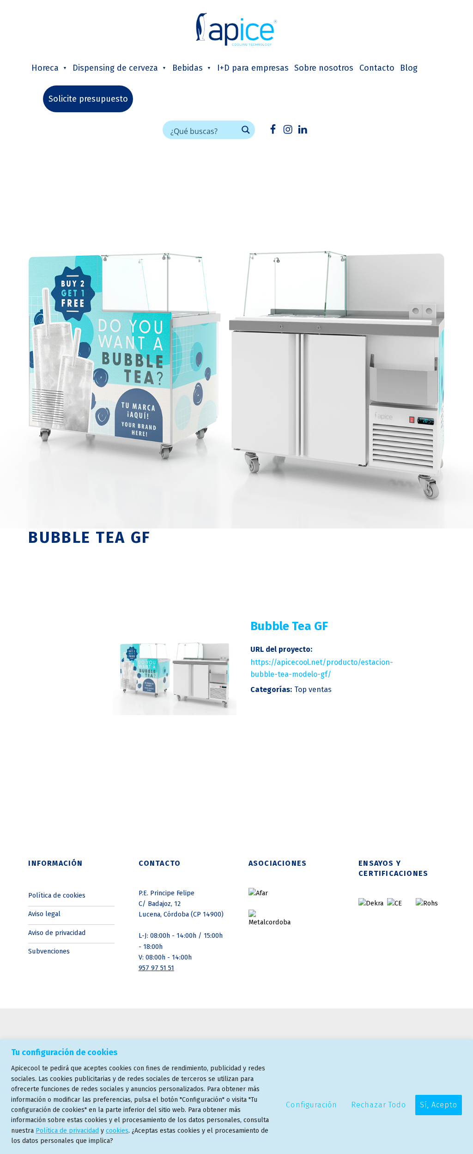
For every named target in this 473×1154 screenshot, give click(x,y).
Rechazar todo (378, 1104)
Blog (409, 68)
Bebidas (187, 68)
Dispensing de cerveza (115, 68)
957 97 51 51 (156, 968)
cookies (117, 1131)
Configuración (311, 1104)
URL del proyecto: (281, 649)
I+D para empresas (253, 68)
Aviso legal (44, 914)
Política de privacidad (67, 1131)
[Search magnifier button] (245, 129)
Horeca (45, 68)
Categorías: (271, 689)
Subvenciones (49, 951)
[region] (236, 1096)
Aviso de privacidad (57, 933)
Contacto (376, 68)
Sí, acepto (438, 1104)
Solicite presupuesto (88, 99)
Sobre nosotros (323, 68)
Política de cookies (56, 895)
